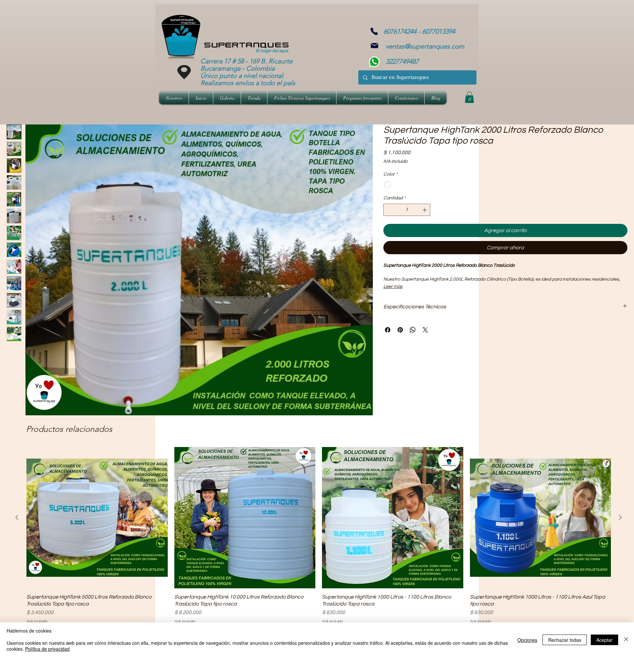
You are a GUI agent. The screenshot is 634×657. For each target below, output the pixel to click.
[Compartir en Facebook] (388, 330)
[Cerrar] (626, 640)
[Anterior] (17, 517)
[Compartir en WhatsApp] (413, 330)
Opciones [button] (527, 640)
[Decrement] (388, 210)
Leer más (393, 286)
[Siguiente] (620, 517)
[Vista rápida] (97, 517)
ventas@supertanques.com (425, 46)
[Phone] (374, 31)
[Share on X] (425, 330)
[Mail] (374, 45)
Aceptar (604, 640)
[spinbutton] (407, 210)
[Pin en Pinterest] (400, 330)
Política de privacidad (47, 648)
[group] (318, 536)
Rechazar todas (564, 640)
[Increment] (425, 210)
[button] (469, 97)
